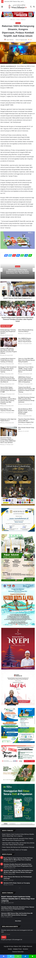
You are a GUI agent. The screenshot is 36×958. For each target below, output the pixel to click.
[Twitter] (9, 255)
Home (13, 19)
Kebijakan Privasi (17, 949)
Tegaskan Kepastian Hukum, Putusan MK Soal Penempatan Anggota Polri (26, 420)
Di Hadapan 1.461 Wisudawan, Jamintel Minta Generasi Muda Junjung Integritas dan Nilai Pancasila (8, 400)
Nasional (23, 19)
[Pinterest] (13, 255)
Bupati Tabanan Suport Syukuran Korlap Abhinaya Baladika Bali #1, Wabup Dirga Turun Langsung (18, 899)
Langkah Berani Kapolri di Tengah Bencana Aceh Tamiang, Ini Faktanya (7, 360)
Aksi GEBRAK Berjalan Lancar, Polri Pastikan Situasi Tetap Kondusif (24, 340)
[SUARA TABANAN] (18, 6)
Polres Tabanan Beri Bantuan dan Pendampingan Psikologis (18, 847)
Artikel (18, 19)
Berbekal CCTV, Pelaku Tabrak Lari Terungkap (14, 849)
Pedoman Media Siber (18, 951)
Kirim (4, 937)
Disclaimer (25, 949)
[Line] (29, 255)
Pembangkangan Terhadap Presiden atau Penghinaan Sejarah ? (8, 331)
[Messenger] (17, 255)
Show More (18, 921)
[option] (17, 270)
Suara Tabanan (9, 39)
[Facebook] (5, 255)
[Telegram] (25, 255)
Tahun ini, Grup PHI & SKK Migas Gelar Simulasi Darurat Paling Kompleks (26, 360)
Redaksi (10, 949)
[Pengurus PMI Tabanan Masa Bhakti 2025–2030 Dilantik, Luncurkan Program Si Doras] (8, 342)
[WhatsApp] (21, 255)
